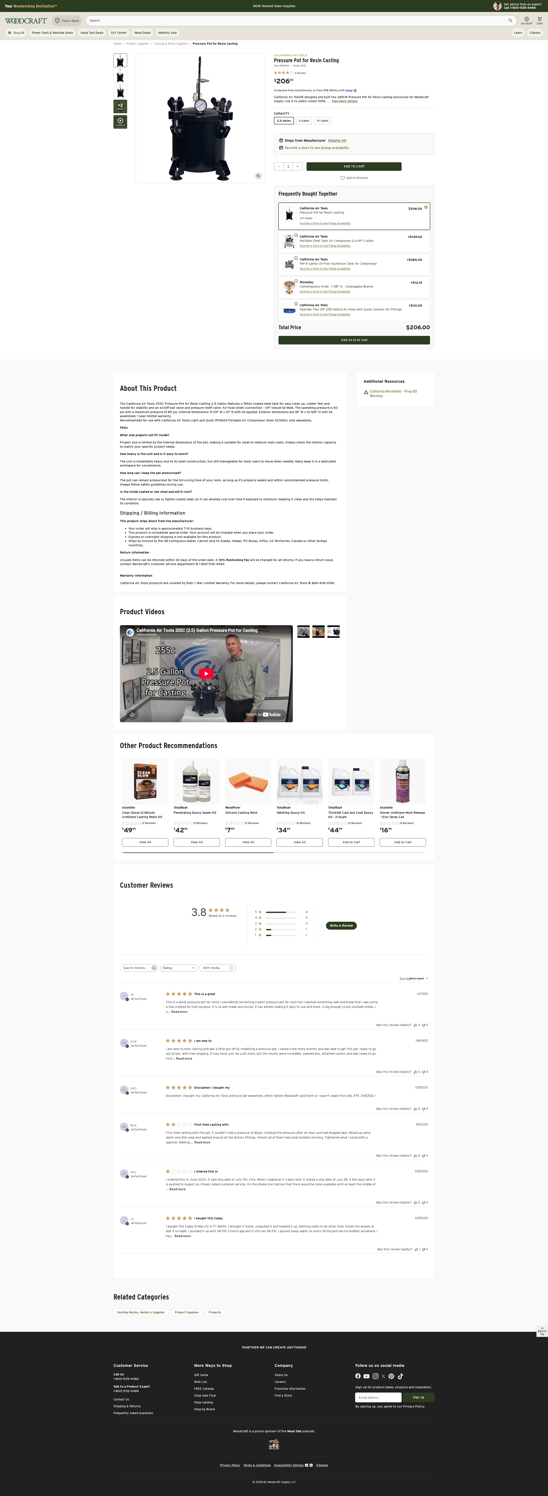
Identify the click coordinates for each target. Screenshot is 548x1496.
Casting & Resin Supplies (171, 43)
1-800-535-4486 (126, 1391)
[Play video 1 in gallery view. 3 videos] (120, 122)
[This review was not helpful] (423, 1025)
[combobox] (178, 968)
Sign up (418, 1397)
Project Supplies (137, 43)
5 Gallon (304, 120)
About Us (281, 1375)
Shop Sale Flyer (205, 1395)
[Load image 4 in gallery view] (120, 106)
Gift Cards (201, 1375)
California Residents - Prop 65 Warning (393, 394)
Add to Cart (351, 842)
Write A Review (341, 925)
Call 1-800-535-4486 (520, 7)
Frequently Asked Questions (133, 1413)
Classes (535, 32)
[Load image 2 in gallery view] (120, 76)
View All (145, 842)
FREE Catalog (204, 1388)
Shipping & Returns (127, 1406)
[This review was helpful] (415, 1025)
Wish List (200, 1382)
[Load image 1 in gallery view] (120, 60)
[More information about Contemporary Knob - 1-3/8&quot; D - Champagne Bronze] (296, 280)
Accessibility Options (289, 1465)
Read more (179, 1011)
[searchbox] (135, 968)
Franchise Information (290, 1388)
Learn (518, 32)
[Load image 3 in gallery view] (120, 91)
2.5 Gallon (284, 120)
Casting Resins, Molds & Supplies (141, 1312)
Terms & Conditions (257, 1465)
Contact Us (121, 1399)
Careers (280, 1382)
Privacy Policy (413, 1406)
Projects (215, 1312)
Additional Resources (384, 381)
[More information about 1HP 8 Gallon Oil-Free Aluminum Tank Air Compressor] (296, 258)
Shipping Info (337, 140)
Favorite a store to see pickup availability (317, 148)
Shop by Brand (204, 1409)
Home (117, 43)
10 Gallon (322, 120)
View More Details (345, 101)
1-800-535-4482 (126, 1379)
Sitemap (322, 1465)
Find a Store (283, 1395)
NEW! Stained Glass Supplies (274, 6)
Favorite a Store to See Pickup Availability (325, 223)
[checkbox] (354, 216)
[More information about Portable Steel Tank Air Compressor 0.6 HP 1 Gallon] (296, 235)
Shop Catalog (203, 1402)
